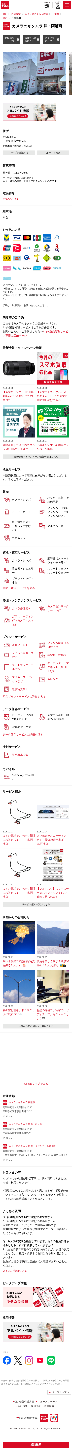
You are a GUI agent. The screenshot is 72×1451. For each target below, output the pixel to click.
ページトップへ (60, 1392)
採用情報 (36, 1406)
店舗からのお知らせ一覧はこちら (36, 1026)
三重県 (55, 14)
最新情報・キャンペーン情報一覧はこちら (36, 456)
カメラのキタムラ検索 (36, 14)
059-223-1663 (10, 199)
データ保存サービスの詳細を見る (23, 734)
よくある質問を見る (15, 1270)
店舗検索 (47, 2)
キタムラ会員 (58, 3)
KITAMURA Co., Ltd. (29, 1428)
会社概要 (23, 1406)
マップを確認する (19, 152)
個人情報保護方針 (24, 1401)
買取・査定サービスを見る (19, 588)
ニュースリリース (47, 1401)
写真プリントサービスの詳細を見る (24, 696)
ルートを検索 (53, 152)
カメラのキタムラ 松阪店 (22, 1102)
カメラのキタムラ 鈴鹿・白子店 (25, 1124)
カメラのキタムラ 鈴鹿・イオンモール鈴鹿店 (32, 1146)
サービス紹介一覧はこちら (36, 904)
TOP (5, 14)
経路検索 (36, 1444)
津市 (5, 18)
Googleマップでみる (36, 1083)
